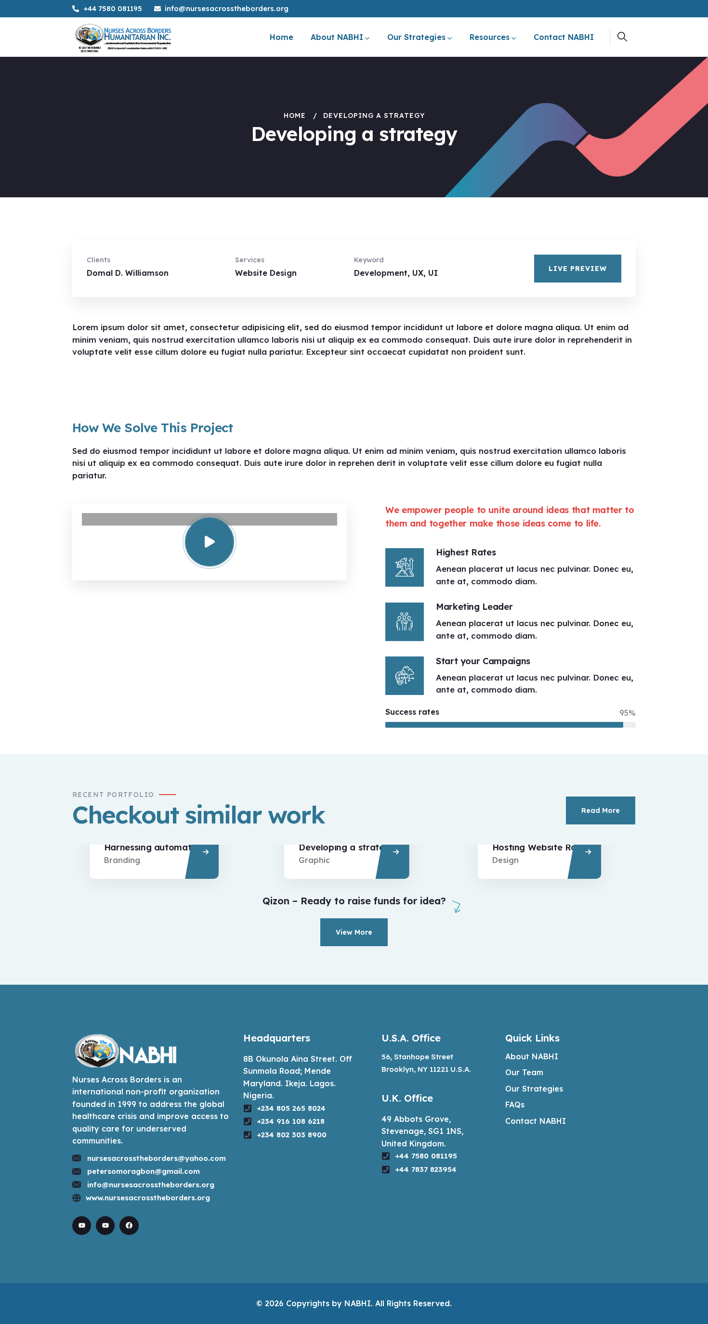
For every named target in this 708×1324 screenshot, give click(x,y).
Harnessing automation (154, 847)
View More (354, 932)
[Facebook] (128, 1225)
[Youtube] (81, 1225)
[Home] (123, 37)
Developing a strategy (346, 847)
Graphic (314, 860)
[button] (678, 257)
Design (505, 860)
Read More (600, 810)
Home (295, 115)
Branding (122, 860)
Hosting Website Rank (539, 847)
